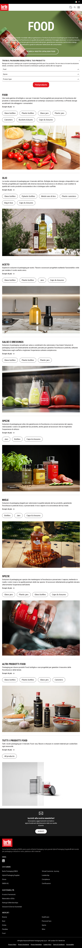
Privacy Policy (12, 944)
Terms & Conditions (59, 944)
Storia (4, 879)
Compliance (46, 879)
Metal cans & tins (48, 196)
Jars (42, 280)
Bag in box (8, 203)
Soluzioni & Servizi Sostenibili (12, 907)
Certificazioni (46, 883)
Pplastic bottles (28, 196)
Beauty (4, 917)
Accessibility (70, 944)
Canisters (8, 120)
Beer (3, 921)
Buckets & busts (26, 120)
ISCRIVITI (41, 831)
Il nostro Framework (8, 894)
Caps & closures (46, 120)
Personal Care (46, 921)
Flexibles (5, 929)
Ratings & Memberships (10, 903)
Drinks (4, 925)
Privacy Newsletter (36, 944)
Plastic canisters (69, 196)
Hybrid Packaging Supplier (11, 875)
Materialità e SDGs (8, 898)
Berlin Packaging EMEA (10, 871)
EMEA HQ (5, 883)
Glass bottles (10, 113)
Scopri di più (7, 107)
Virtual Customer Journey (50, 871)
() (77, 2)
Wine (43, 929)
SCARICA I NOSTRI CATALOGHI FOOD (41, 51)
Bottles (17, 439)
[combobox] (41, 69)
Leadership (45, 875)
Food (3, 933)
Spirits (44, 925)
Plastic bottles (28, 113)
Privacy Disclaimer (23, 944)
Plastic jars (59, 113)
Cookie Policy (47, 944)
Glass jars (44, 113)
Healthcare (45, 917)
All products (9, 756)
